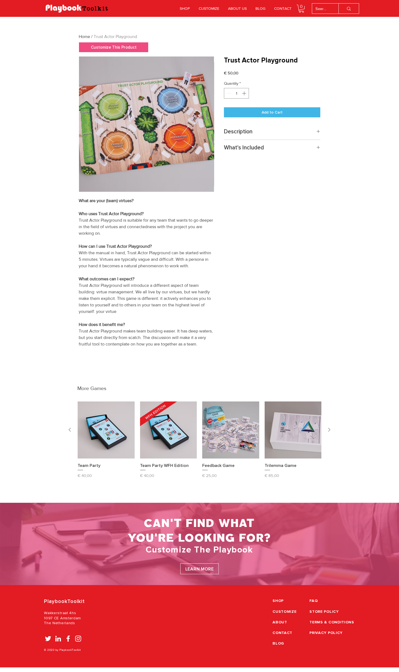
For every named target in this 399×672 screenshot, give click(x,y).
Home (84, 36)
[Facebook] (68, 639)
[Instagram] (78, 639)
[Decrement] (228, 93)
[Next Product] (329, 429)
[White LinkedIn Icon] (58, 639)
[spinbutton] (236, 93)
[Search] (348, 9)
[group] (199, 442)
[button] (301, 8)
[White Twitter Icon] (48, 639)
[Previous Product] (69, 429)
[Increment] (244, 93)
